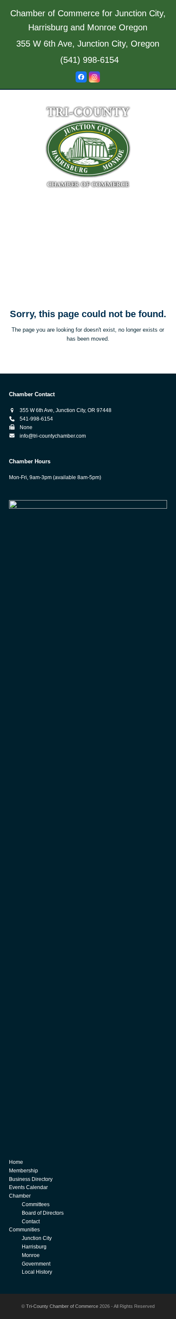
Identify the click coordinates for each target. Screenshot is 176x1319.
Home (16, 1162)
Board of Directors (43, 1213)
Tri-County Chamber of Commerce (62, 1306)
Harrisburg (34, 1247)
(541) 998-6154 (89, 60)
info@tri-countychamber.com (53, 436)
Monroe (31, 1255)
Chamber (20, 1196)
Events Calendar (28, 1187)
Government (36, 1264)
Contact (31, 1222)
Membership (23, 1171)
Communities (24, 1230)
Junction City (37, 1238)
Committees (36, 1204)
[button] (88, 280)
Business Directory (31, 1179)
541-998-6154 (36, 419)
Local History (37, 1272)
